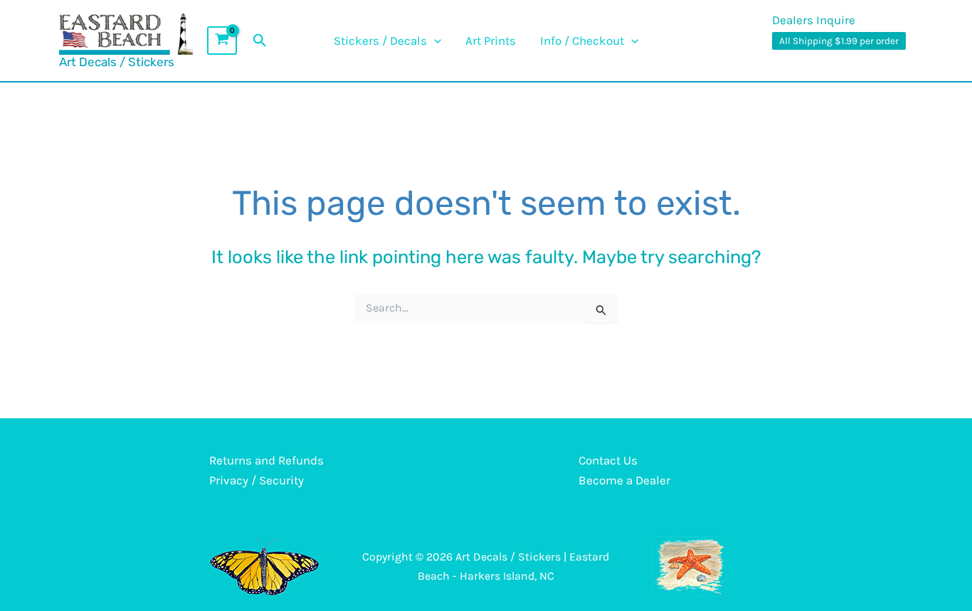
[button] (260, 41)
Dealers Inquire (813, 20)
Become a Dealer (624, 480)
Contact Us (608, 460)
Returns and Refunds (266, 460)
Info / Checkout (582, 40)
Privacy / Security (256, 480)
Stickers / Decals (380, 40)
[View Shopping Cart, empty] (222, 40)
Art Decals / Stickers (116, 62)
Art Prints (490, 40)
